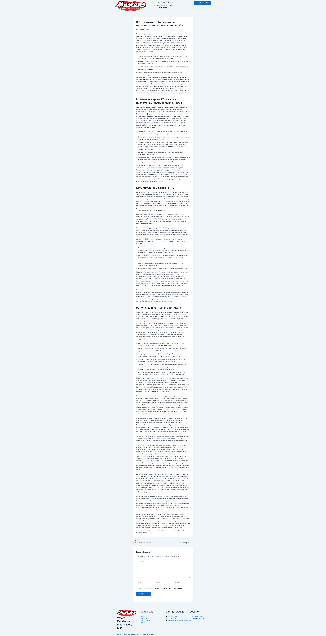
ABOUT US (166, 2)
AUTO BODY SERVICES (160, 5)
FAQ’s (171, 5)
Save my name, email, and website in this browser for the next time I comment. (161, 588)
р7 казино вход (153, 201)
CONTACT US (163, 8)
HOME (158, 2)
